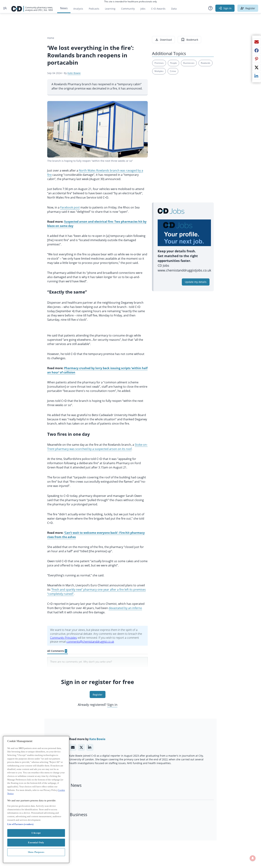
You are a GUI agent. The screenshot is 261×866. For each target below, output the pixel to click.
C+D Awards (159, 9)
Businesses (188, 62)
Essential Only (36, 842)
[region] (36, 799)
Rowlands (205, 62)
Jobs (144, 9)
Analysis (78, 8)
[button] (210, 8)
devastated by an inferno (125, 608)
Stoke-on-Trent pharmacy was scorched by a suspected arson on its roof (97, 447)
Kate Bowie (74, 73)
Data (175, 9)
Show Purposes (36, 852)
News (64, 8)
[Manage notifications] (252, 858)
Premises (159, 62)
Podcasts (94, 8)
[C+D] (32, 8)
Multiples (159, 71)
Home (50, 38)
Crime (173, 71)
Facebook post (70, 207)
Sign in (112, 704)
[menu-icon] (5, 8)
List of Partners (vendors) (20, 824)
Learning (110, 8)
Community (129, 9)
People (173, 62)
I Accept (36, 833)
